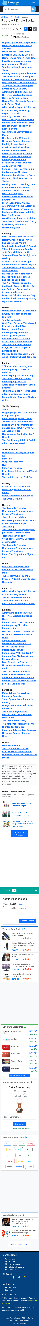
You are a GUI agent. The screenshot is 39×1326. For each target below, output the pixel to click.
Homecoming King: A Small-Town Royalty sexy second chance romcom (19, 313)
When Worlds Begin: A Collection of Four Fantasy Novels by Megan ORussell (19, 110)
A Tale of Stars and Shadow (16, 486)
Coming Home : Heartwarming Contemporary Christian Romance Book (18, 625)
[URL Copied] (35, 29)
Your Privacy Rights (13, 1318)
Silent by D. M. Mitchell (14, 116)
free (30, 1155)
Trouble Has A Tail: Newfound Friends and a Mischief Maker (17, 423)
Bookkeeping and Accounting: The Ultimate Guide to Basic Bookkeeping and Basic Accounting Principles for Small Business (18, 381)
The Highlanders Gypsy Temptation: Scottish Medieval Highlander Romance (18, 723)
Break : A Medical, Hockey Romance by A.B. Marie (15, 149)
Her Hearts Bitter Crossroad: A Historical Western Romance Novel (18, 634)
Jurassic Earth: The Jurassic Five (18, 603)
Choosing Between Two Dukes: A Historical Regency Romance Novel (19, 733)
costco (29, 1167)
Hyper (5, 464)
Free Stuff (15, 17)
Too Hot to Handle (11, 319)
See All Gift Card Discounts (19, 1075)
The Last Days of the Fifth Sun (17, 477)
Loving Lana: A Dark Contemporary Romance (15, 331)
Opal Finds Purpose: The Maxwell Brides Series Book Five (19, 325)
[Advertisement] (19, 866)
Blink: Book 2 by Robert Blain (17, 418)
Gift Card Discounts (13, 1026)
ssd (29, 1161)
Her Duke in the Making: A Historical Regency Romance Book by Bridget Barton (17, 141)
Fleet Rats (7, 458)
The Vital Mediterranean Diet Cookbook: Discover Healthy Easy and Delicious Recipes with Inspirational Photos (19, 287)
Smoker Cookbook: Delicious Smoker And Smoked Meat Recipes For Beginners (17, 276)
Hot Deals (12, 1259)
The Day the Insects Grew (15, 748)
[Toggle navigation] (34, 2)
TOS (23, 1318)
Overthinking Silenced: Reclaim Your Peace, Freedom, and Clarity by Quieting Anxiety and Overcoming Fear (19, 223)
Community (13, 1269)
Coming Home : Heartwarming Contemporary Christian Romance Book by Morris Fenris (18, 172)
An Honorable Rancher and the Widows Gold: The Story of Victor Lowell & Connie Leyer (19, 680)
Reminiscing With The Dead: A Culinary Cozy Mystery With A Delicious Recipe (17, 656)
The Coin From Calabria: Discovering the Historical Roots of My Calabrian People (19, 520)
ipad (22, 1143)
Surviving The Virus (12, 467)
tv (14, 1143)
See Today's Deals (19, 1244)
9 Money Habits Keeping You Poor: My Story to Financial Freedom (17, 369)
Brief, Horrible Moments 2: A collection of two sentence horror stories (19, 754)
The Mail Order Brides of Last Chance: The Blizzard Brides (17, 673)
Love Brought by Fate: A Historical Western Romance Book (17, 665)
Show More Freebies (19, 833)
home (9, 1167)
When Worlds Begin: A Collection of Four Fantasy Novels (19, 593)
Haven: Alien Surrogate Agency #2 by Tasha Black (18, 103)
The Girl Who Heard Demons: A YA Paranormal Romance (18, 599)
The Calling (8, 526)
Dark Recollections (12, 745)
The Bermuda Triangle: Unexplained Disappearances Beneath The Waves (17, 511)
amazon (10, 1155)
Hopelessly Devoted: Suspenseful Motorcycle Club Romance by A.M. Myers (19, 45)
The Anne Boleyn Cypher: (15, 711)
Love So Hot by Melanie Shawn (18, 119)
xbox (7, 1143)
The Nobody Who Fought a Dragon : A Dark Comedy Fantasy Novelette (19, 578)
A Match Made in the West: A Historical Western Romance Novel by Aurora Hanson (17, 94)
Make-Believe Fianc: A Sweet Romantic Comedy (16, 694)
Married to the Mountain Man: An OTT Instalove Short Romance (19, 355)
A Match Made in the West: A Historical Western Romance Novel (17, 615)
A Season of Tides (11, 430)
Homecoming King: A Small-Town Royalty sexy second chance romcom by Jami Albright (19, 61)
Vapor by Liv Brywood (13, 335)
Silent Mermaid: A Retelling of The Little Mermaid (17, 497)
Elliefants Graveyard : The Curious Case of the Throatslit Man (17, 569)
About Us (11, 1290)
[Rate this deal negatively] (21, 29)
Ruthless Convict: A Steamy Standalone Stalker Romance (17, 340)
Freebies (11, 1262)
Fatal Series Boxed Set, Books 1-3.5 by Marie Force (18, 164)
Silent (5, 409)
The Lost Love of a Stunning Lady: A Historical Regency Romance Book (16, 347)
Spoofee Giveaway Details (19, 1128)
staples (19, 1167)
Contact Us (12, 1287)
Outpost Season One (12, 461)
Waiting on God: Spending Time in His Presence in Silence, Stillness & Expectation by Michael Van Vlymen (18, 189)
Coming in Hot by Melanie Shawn (19, 73)
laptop (30, 1143)
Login (21, 904)
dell (9, 1149)
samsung (27, 1149)
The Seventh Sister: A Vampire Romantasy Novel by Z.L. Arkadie (19, 78)
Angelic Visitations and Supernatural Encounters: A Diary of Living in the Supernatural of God (16, 645)
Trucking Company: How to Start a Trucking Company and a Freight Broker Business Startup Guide (19, 395)
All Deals (4, 17)
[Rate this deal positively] (17, 29)
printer (21, 1161)
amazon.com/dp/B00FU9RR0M (18, 427)
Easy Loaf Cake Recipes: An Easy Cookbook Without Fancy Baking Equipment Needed (19, 298)
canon (10, 1161)
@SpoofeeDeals (22, 37)
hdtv (17, 1149)
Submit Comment (27, 921)
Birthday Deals (14, 1264)
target (21, 1155)
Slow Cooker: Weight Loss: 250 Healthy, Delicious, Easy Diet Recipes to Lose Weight (17, 239)
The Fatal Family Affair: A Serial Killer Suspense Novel (18, 442)
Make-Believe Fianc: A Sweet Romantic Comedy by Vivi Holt (17, 53)
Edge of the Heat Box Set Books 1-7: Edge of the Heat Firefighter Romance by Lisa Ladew (19, 85)
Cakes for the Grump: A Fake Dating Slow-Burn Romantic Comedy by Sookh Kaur (17, 156)
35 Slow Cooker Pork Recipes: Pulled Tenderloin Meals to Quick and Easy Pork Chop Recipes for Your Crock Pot (19, 266)
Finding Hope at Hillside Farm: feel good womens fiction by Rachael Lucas (18, 125)
